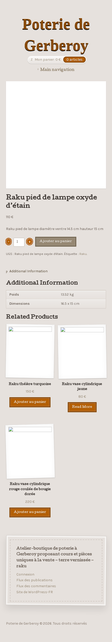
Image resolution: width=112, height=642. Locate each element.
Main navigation (57, 70)
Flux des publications (34, 580)
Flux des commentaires (36, 586)
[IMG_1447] (56, 134)
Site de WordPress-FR (34, 592)
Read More (82, 407)
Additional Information (28, 271)
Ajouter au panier (56, 241)
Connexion (25, 574)
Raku (83, 254)
